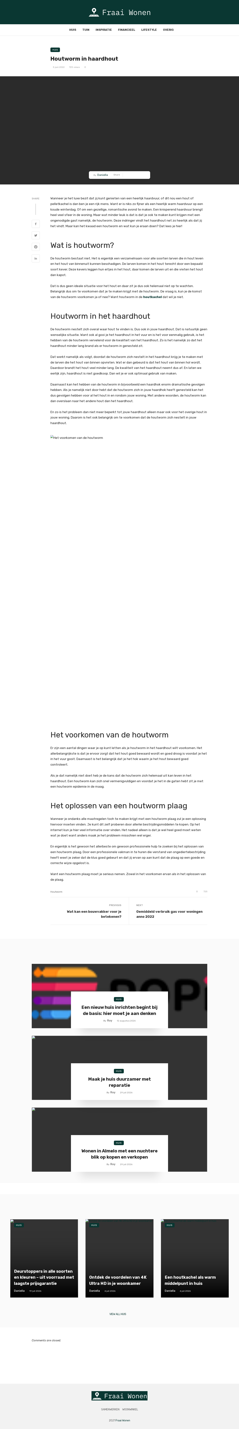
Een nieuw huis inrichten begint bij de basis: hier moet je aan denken (119, 1010)
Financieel (126, 30)
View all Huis (117, 1314)
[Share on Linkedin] (144, 175)
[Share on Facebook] (127, 175)
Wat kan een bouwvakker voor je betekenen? (94, 914)
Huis (72, 30)
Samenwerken (110, 1409)
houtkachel (152, 297)
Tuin (85, 30)
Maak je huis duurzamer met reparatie (119, 1082)
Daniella (102, 175)
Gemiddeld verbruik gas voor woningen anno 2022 (169, 914)
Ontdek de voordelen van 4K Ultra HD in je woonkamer (118, 1280)
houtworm (56, 891)
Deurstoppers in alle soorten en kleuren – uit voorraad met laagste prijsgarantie (44, 1277)
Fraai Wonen (123, 1420)
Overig (168, 30)
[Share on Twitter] (132, 175)
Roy (109, 1020)
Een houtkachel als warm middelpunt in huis (190, 1280)
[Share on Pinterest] (138, 175)
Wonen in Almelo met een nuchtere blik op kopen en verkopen (119, 1154)
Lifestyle (149, 30)
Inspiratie (104, 30)
